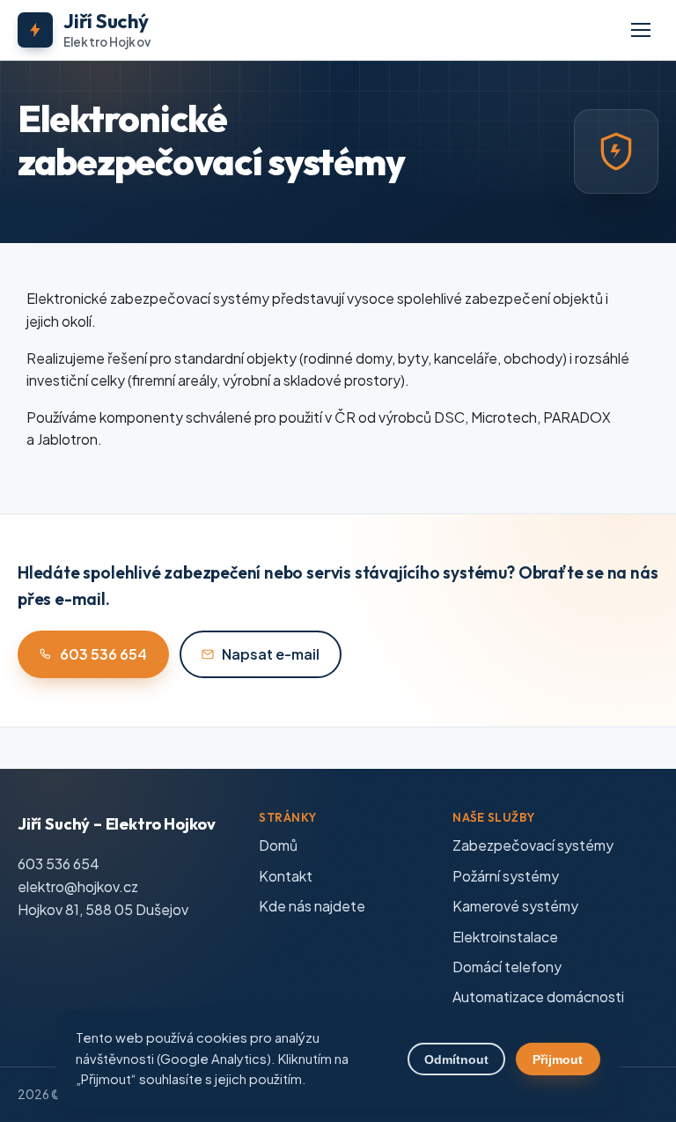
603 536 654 (103, 654)
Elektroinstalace (505, 936)
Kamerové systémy (515, 906)
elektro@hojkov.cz (78, 886)
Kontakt (285, 876)
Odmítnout (456, 1059)
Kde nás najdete (312, 906)
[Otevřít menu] (640, 30)
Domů (278, 845)
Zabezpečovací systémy (533, 845)
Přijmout (558, 1059)
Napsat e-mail (271, 654)
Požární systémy (505, 876)
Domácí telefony (507, 966)
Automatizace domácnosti (538, 996)
